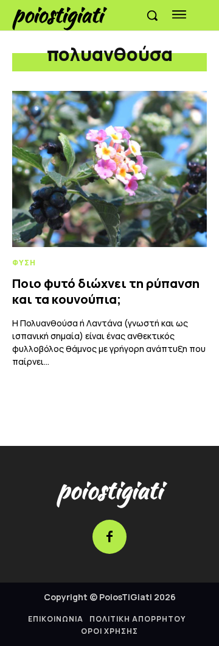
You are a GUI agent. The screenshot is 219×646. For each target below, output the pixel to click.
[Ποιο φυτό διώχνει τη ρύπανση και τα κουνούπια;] (109, 169)
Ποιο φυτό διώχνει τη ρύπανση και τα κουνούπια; (106, 291)
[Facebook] (109, 537)
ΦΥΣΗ (24, 263)
